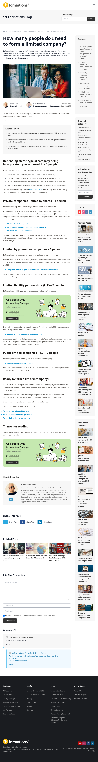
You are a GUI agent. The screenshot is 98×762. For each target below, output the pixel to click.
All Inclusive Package (10, 702)
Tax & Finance (82, 147)
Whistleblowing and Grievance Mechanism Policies (59, 720)
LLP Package (7, 710)
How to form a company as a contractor (83, 522)
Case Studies (31, 702)
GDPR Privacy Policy (58, 702)
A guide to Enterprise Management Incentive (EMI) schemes (83, 478)
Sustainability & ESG (84, 154)
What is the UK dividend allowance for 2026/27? (85, 278)
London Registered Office (36, 691)
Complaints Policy (57, 695)
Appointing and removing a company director (84, 410)
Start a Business (15, 31)
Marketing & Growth (84, 138)
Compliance (81, 135)
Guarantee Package (10, 714)
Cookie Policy (55, 706)
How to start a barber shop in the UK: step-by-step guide (13, 558)
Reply (8, 644)
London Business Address (36, 695)
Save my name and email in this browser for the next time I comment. (30, 616)
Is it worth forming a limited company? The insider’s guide (57, 558)
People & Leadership (84, 150)
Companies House (35, 190)
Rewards (30, 706)
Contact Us (78, 691)
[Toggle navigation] (94, 5)
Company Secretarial (84, 130)
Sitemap (30, 710)
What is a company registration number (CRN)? (85, 371)
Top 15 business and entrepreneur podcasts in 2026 (84, 597)
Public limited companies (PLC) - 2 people (86, 94)
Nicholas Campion (40, 106)
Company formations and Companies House (84, 615)
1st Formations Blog (17, 17)
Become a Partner (80, 699)
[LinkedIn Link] (11, 499)
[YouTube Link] (79, 212)
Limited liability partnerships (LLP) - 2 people (85, 86)
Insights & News (83, 159)
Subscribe (85, 197)
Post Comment (10, 621)
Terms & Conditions (58, 691)
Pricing (29, 699)
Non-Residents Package (11, 706)
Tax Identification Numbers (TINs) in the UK (84, 296)
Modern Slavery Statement (60, 714)
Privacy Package (9, 699)
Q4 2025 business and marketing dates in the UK (84, 458)
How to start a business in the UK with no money (85, 440)
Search (90, 19)
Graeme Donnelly (16, 106)
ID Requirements (57, 710)
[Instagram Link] (83, 212)
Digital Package (8, 695)
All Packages (7, 691)
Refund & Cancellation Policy (61, 699)
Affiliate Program (80, 695)
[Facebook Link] (86, 212)
